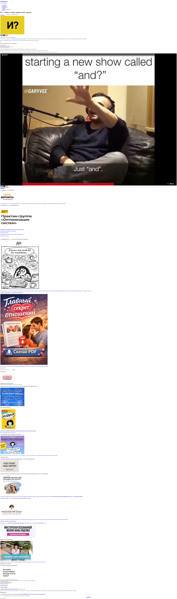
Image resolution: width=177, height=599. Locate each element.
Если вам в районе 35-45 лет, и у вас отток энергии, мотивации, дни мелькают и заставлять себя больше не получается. (33, 203)
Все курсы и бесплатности (6, 9)
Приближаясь (3, 1)
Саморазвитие (4, 5)
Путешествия (4, 7)
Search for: (2, 369)
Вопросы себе (2, 187)
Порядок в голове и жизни (4, 235)
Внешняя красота (5, 6)
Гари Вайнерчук (7, 187)
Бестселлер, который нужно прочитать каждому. (8, 432)
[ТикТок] (2, 188)
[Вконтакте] (0, 188)
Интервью (3, 8)
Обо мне (3, 10)
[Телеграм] (3, 188)
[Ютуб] (1, 188)
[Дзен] (4, 188)
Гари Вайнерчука (12, 37)
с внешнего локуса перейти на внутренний (19, 38)
